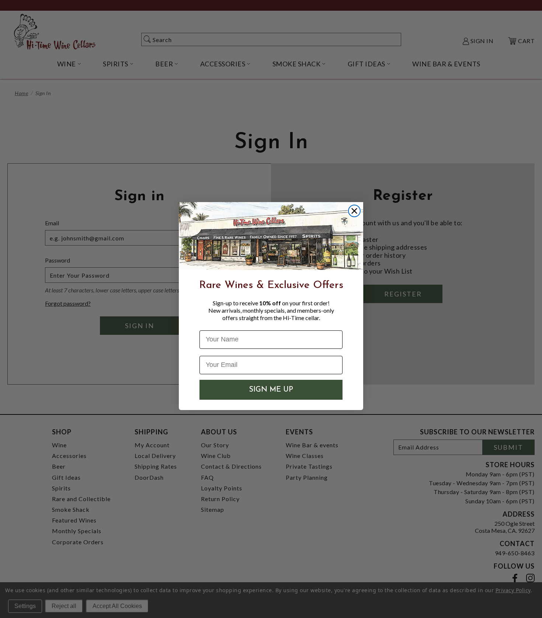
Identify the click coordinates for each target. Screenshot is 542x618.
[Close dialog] (354, 211)
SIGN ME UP (271, 389)
